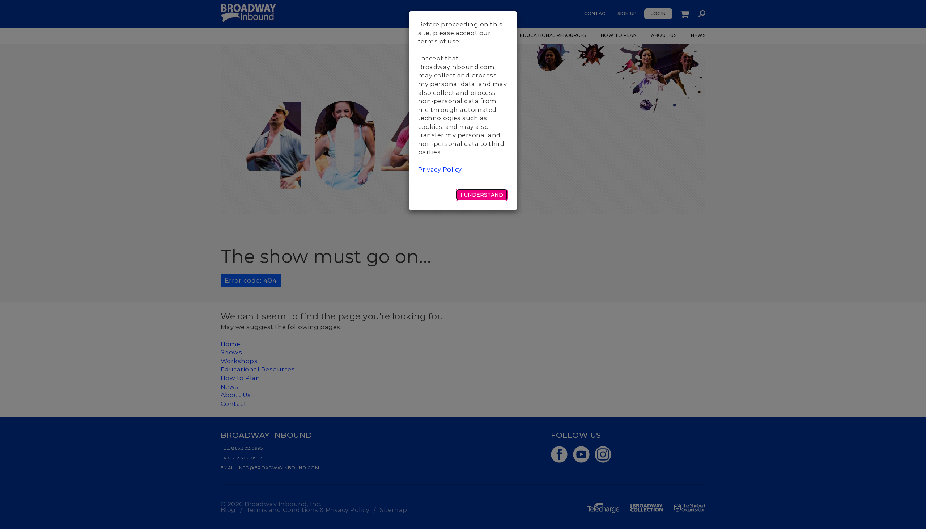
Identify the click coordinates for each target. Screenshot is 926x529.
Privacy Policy (440, 169)
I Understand (481, 195)
